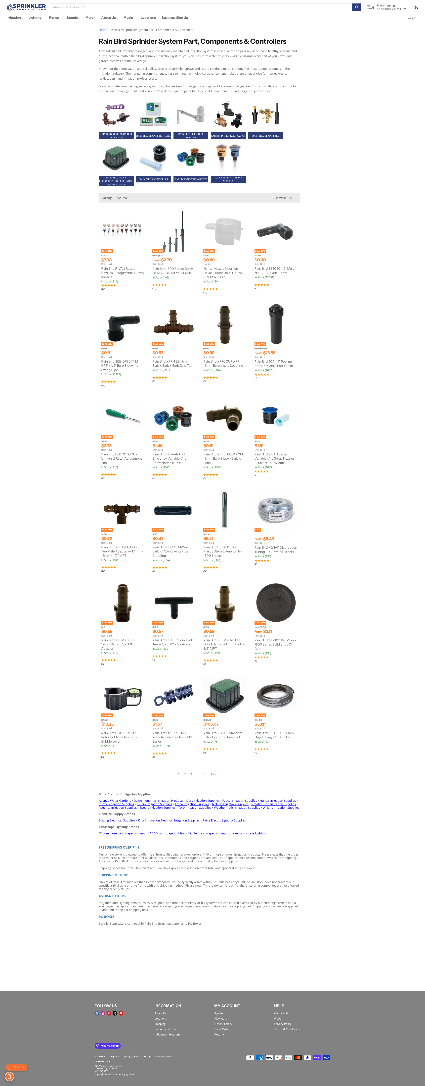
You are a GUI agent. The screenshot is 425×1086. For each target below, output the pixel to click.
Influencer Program (167, 1034)
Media (129, 18)
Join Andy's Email (165, 1029)
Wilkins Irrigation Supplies (281, 808)
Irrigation (14, 18)
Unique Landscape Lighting (247, 833)
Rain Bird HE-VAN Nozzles (191, 179)
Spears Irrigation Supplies (157, 808)
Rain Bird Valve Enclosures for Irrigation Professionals (116, 181)
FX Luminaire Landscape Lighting (122, 833)
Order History (223, 1024)
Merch (90, 18)
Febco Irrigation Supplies (239, 801)
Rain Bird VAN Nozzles (153, 179)
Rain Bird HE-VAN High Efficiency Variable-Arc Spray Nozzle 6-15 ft (169, 458)
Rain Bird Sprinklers (265, 136)
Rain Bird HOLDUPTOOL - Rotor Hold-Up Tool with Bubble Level (120, 737)
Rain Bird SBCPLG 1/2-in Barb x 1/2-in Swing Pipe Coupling (170, 551)
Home (103, 30)
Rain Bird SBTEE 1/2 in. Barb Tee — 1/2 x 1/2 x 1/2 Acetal (172, 642)
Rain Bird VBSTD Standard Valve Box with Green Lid (223, 735)
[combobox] (201, 7)
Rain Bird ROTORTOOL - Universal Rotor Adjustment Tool (121, 458)
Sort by (107, 197)
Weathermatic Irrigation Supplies (237, 808)
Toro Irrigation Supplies (194, 808)
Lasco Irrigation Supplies (192, 804)
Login (412, 18)
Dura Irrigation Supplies (202, 801)
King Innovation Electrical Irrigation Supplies (169, 820)
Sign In (218, 1013)
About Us (108, 18)
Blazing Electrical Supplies (117, 820)
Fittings (147, 1056)
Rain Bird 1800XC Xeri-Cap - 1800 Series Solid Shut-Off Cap (275, 644)
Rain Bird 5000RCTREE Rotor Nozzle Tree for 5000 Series (172, 737)
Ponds (54, 18)
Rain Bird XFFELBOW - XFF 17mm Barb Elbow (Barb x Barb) (223, 458)
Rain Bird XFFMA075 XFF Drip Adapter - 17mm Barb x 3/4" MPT (224, 644)
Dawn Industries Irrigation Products (158, 801)
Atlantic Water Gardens (115, 801)
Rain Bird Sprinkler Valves (228, 136)
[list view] (295, 198)
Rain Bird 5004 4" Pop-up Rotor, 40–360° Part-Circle (274, 364)
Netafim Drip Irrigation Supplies (273, 804)
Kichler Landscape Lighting (207, 833)
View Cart (220, 1018)
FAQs (277, 1018)
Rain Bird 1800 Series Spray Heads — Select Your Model (172, 271)
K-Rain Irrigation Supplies (154, 804)
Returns (219, 1034)
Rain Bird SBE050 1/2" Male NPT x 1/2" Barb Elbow (275, 271)
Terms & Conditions (287, 1029)
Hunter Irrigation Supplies (278, 801)
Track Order (222, 1029)
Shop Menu (100, 1056)
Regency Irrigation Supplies (118, 808)
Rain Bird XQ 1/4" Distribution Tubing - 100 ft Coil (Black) (276, 549)
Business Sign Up (175, 18)
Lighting (35, 18)
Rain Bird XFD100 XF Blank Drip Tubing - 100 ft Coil (274, 735)
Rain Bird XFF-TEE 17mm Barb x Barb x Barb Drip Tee (172, 363)
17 (205, 774)
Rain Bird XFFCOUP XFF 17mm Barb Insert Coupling (223, 363)
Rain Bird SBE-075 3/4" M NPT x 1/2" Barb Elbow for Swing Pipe (119, 365)
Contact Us (281, 1013)
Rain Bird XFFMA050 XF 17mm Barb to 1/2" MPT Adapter (119, 644)
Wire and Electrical (164, 1056)
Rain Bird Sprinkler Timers (153, 136)
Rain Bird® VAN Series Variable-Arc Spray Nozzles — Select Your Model (275, 458)
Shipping (160, 1024)
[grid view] (290, 198)
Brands (72, 18)
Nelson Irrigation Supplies (230, 804)
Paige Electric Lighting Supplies (224, 820)
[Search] (356, 7)
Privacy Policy (283, 1024)
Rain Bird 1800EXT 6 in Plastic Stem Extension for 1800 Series (222, 551)
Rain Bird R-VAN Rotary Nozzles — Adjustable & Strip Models (122, 273)
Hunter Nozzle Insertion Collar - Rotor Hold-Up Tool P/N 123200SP (223, 273)
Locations (148, 18)
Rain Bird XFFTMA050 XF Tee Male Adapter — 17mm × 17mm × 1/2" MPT (122, 551)
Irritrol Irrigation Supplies (116, 804)
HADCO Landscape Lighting (166, 833)
